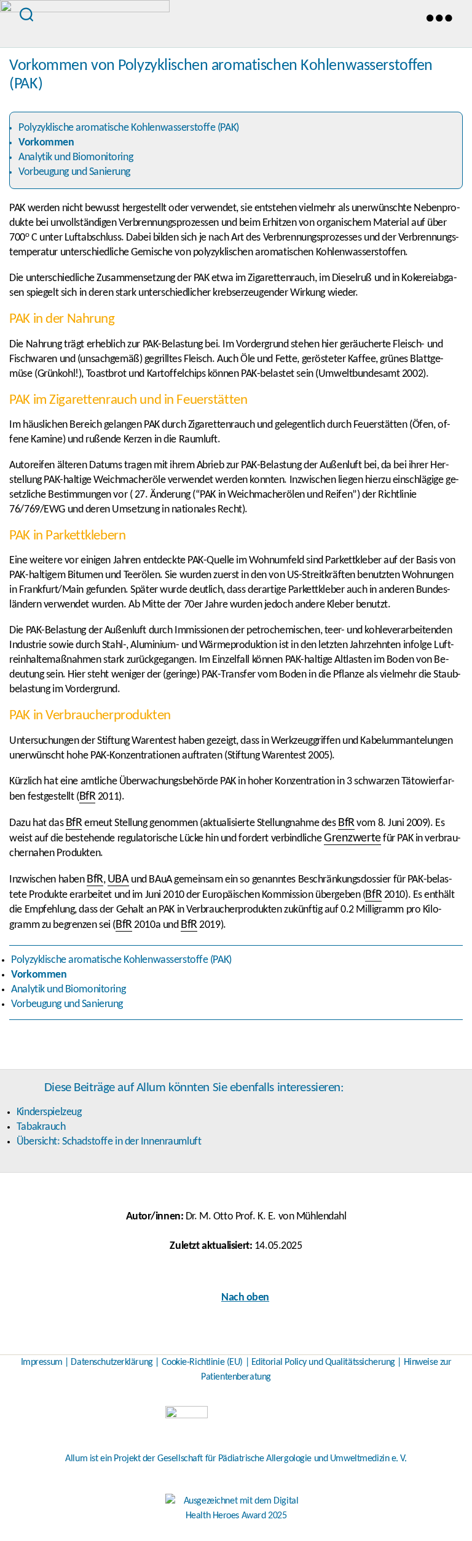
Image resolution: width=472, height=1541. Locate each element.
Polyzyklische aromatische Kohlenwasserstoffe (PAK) (128, 128)
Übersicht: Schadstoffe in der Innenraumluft (109, 1142)
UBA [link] (118, 879)
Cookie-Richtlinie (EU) (202, 1362)
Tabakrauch (41, 1127)
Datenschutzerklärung (111, 1362)
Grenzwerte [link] (352, 838)
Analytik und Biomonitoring (75, 157)
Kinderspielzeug (49, 1112)
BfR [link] (87, 796)
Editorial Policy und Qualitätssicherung (323, 1362)
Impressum (42, 1362)
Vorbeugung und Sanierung (74, 172)
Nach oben (245, 1297)
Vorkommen (46, 142)
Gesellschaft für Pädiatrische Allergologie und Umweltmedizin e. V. (282, 1459)
